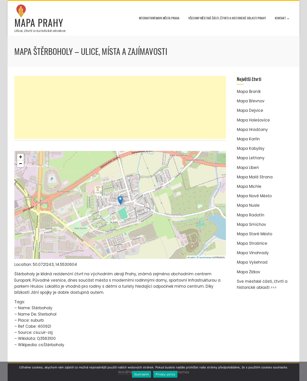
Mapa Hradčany (252, 129)
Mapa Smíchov (251, 224)
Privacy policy (165, 374)
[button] (120, 200)
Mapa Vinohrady (253, 252)
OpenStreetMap (205, 257)
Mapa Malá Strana (255, 177)
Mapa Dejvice (250, 110)
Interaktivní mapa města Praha (159, 18)
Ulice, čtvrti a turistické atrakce (39, 30)
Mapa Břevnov (251, 101)
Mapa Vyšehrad (252, 262)
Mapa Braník (249, 91)
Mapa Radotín (250, 215)
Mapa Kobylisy (251, 148)
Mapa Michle (249, 186)
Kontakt (280, 18)
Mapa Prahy (38, 22)
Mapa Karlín (248, 139)
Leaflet (192, 257)
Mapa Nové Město (254, 196)
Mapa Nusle (248, 205)
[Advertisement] (120, 107)
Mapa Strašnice (252, 243)
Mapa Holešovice (253, 120)
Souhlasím (141, 374)
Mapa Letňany (251, 158)
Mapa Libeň (248, 167)
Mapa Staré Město (254, 234)
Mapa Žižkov (248, 272)
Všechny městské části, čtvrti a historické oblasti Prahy (227, 18)
